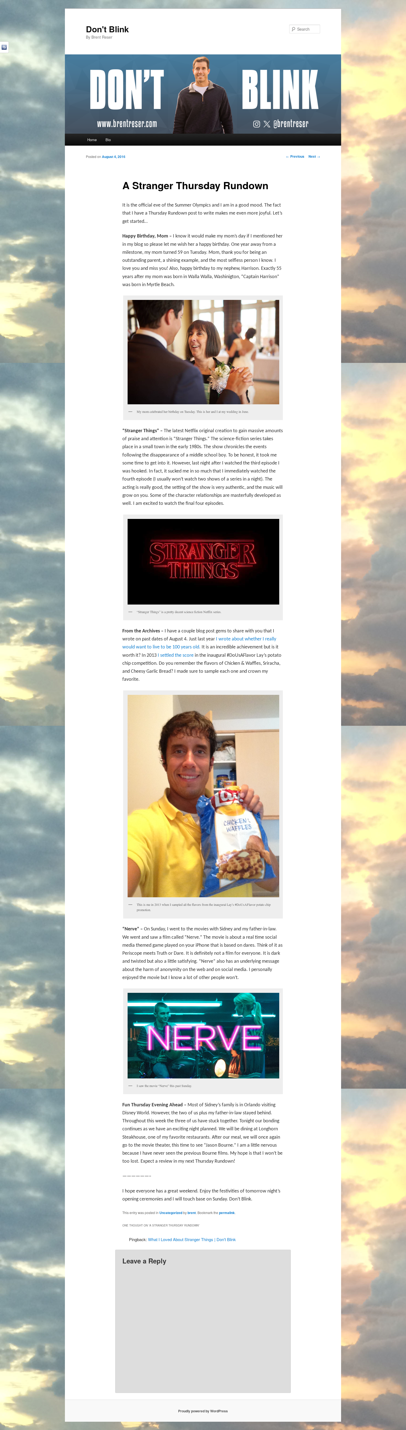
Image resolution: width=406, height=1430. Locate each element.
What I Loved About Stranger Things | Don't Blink (192, 1239)
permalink (227, 1212)
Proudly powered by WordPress (203, 1410)
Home (92, 139)
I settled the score (176, 655)
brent (192, 1212)
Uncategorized (170, 1212)
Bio (108, 139)
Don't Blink (107, 29)
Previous (295, 156)
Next (314, 156)
